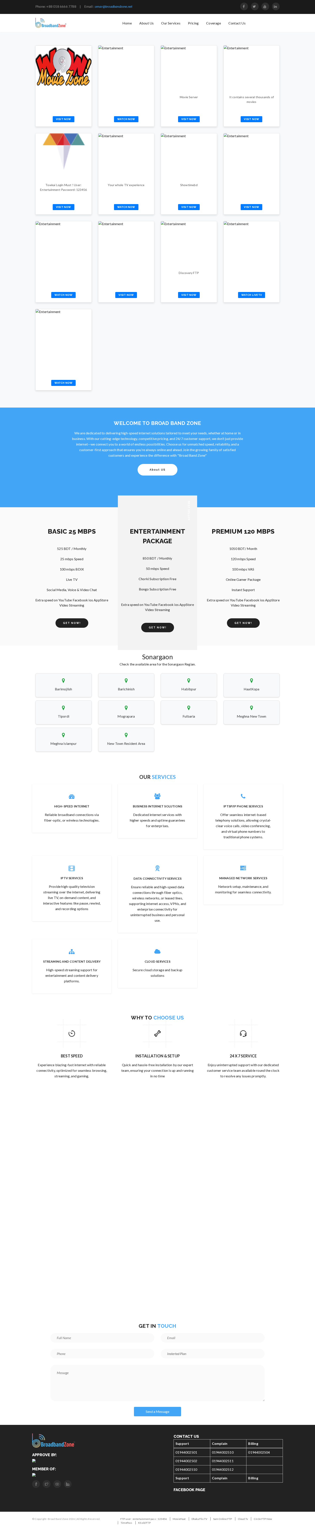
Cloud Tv (243, 1518)
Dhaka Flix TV (199, 1518)
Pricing (193, 23)
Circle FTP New (263, 1518)
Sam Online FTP (222, 1518)
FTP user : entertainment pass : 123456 (143, 1518)
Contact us (237, 23)
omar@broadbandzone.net (113, 6)
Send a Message (157, 1411)
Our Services (170, 23)
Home (127, 23)
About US (157, 469)
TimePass (126, 1522)
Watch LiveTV (251, 295)
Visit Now (63, 119)
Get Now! (72, 623)
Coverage (213, 23)
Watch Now (126, 119)
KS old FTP (144, 1522)
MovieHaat (179, 1518)
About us (146, 23)
